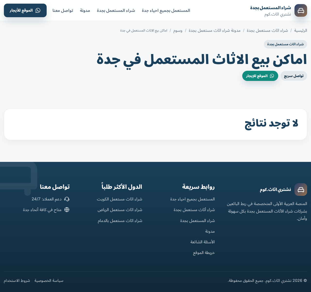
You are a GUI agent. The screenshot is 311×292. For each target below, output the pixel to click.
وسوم (177, 30)
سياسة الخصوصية (49, 280)
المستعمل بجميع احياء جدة (166, 10)
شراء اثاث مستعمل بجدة (267, 30)
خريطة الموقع (204, 252)
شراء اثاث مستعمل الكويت (119, 199)
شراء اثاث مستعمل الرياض (120, 209)
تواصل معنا (62, 10)
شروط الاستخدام (17, 280)
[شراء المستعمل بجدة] (300, 10)
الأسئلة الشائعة (202, 241)
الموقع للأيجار (21, 10)
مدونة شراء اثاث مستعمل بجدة (215, 30)
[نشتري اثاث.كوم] (300, 189)
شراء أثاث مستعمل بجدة (194, 209)
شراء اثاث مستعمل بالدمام (120, 220)
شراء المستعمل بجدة (270, 7)
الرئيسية (300, 30)
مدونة (85, 10)
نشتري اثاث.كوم (275, 189)
